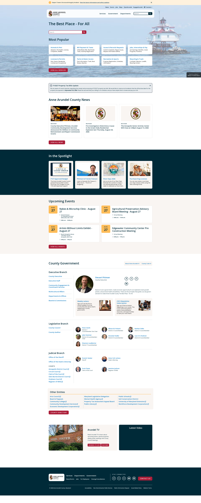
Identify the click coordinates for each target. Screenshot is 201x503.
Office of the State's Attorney (60, 362)
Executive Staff (54, 281)
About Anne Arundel (131, 263)
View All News (57, 142)
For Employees (85, 479)
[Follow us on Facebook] (126, 278)
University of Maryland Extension (131, 401)
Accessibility (88, 488)
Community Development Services (63, 404)
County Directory (59, 412)
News (107, 7)
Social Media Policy (136, 488)
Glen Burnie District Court (59, 377)
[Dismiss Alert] (151, 2)
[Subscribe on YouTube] (129, 478)
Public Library (89, 404)
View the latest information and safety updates (94, 2)
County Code (146, 263)
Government (113, 14)
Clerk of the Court (55, 374)
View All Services (58, 70)
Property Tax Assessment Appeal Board (99, 401)
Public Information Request (121, 488)
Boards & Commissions (57, 300)
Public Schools (124, 396)
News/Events (70, 479)
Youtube (105, 445)
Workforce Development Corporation (133, 404)
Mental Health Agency (92, 399)
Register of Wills (55, 382)
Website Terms (147, 488)
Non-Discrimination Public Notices (102, 488)
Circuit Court (54, 372)
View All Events (58, 247)
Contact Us (145, 478)
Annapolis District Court (58, 369)
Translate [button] (148, 7)
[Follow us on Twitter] (131, 278)
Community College (57, 401)
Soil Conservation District (128, 399)
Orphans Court (54, 379)
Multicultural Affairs (56, 292)
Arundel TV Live (94, 445)
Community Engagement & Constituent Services (59, 286)
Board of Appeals (56, 399)
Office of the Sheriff (56, 357)
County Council (54, 328)
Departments (125, 14)
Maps (120, 7)
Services (102, 14)
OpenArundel (128, 7)
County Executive (55, 276)
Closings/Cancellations (98, 479)
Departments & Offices (57, 296)
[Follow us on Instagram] (136, 278)
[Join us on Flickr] (134, 478)
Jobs (116, 7)
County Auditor (55, 332)
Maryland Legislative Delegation (96, 396)
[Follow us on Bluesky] (126, 283)
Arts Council (54, 396)
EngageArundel (138, 7)
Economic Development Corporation (64, 406)
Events (112, 7)
